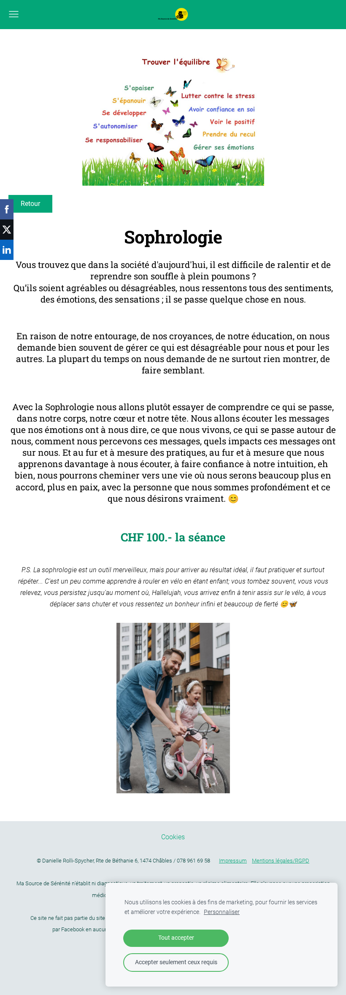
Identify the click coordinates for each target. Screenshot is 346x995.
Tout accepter (176, 937)
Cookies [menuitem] (173, 837)
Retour (30, 204)
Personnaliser (222, 912)
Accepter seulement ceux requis (176, 962)
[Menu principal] (13, 14)
